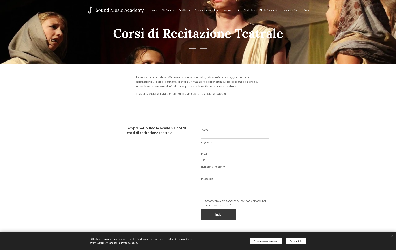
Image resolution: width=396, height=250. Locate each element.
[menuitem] (154, 10)
